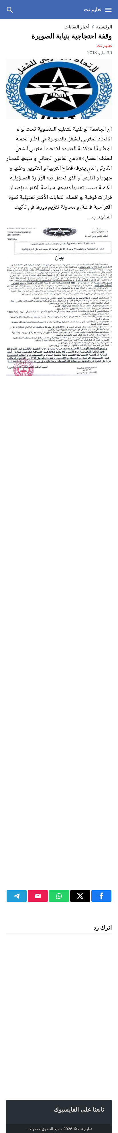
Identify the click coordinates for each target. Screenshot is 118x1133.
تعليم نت (92, 9)
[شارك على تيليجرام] (16, 896)
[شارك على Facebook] (101, 896)
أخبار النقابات (76, 27)
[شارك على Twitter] (80, 896)
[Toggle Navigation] (109, 9)
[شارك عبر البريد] (37, 896)
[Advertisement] (59, 641)
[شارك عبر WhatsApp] (59, 896)
